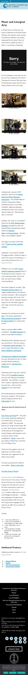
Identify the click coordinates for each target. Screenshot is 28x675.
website (4, 387)
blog (5, 255)
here (3, 316)
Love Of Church (14, 595)
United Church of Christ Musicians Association (12, 196)
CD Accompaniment (12, 564)
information (5, 401)
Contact (14, 607)
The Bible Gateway (16, 332)
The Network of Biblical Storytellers (14, 356)
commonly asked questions (12, 345)
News (14, 610)
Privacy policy (21, 672)
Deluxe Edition (10, 561)
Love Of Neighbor (14, 598)
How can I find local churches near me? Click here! (14, 601)
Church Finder (4, 1)
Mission (14, 593)
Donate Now (14, 649)
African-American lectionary (11, 318)
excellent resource (17, 375)
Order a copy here (17, 465)
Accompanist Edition (12, 566)
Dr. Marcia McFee (7, 321)
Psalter (8, 563)
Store (14, 612)
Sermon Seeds (13, 233)
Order (13, 438)
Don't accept (13, 672)
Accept (6, 672)
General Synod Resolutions (14, 605)
